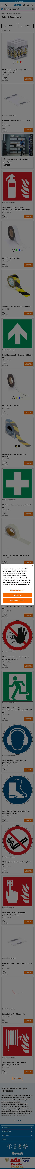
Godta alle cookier (17, 600)
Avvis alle (17, 595)
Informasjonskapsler (23, 585)
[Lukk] (32, 565)
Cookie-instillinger (17, 590)
